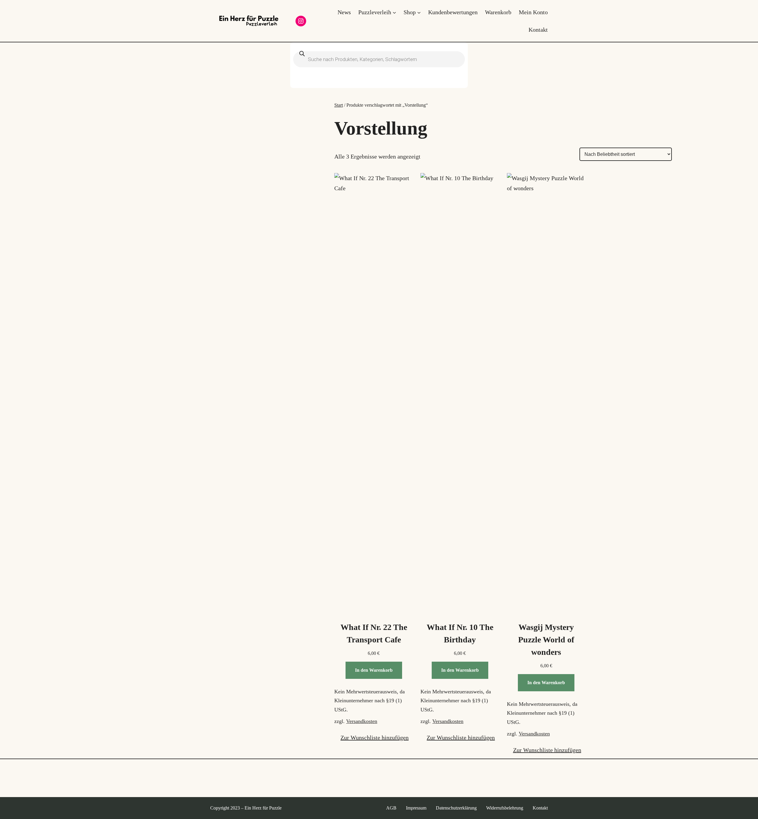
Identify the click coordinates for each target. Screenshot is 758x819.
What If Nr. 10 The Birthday (460, 633)
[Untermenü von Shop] (419, 12)
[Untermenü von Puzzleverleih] (394, 12)
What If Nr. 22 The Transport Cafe (374, 633)
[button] (371, 737)
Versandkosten (361, 721)
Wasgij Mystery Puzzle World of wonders (546, 640)
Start (338, 105)
